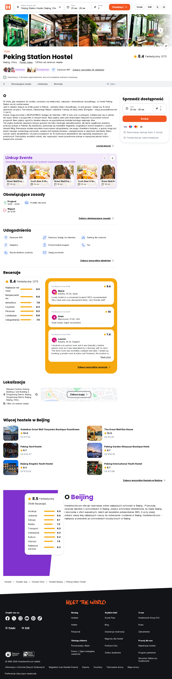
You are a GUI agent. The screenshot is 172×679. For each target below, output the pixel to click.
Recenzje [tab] (58, 84)
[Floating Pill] (160, 30)
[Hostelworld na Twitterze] (14, 618)
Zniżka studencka (113, 652)
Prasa (141, 625)
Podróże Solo (111, 646)
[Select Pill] (157, 7)
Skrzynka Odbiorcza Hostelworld (147, 659)
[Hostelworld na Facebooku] (7, 618)
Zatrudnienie (144, 632)
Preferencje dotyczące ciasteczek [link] (20, 673)
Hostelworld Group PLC (149, 618)
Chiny (14, 62)
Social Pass (110, 618)
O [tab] (4, 84)
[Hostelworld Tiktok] (40, 618)
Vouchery (98, 667)
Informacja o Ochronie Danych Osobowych (25, 667)
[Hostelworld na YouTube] (27, 618)
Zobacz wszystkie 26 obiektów (88, 69)
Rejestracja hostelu (147, 646)
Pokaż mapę (26, 62)
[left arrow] (105, 158)
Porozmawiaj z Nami (80, 646)
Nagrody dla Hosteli (114, 639)
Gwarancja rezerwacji (114, 632)
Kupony (85, 667)
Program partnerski (147, 652)
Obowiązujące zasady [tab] (21, 84)
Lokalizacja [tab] (43, 84)
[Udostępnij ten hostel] (166, 46)
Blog (107, 625)
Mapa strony (133, 667)
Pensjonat (75, 632)
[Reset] (60, 7)
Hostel (7, 51)
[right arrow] (112, 158)
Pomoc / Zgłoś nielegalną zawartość (82, 652)
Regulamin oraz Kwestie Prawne (63, 667)
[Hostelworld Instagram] (20, 618)
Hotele (74, 625)
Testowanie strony (115, 667)
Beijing (6, 62)
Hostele (74, 618)
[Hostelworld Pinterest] (33, 618)
